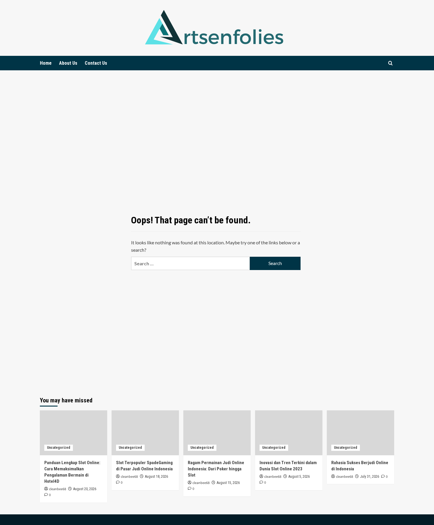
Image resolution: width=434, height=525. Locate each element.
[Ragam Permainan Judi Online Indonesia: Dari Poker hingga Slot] (217, 432)
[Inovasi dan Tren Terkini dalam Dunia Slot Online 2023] (288, 432)
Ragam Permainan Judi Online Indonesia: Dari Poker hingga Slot (216, 469)
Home (46, 63)
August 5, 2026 (299, 476)
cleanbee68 (57, 489)
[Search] (390, 63)
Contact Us (96, 63)
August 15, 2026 (228, 483)
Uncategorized (58, 448)
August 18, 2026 (156, 476)
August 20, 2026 (84, 489)
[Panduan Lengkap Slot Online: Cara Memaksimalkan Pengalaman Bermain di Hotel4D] (73, 432)
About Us (68, 63)
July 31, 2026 (369, 476)
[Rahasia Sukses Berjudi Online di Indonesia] (360, 432)
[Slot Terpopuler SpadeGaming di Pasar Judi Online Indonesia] (145, 432)
